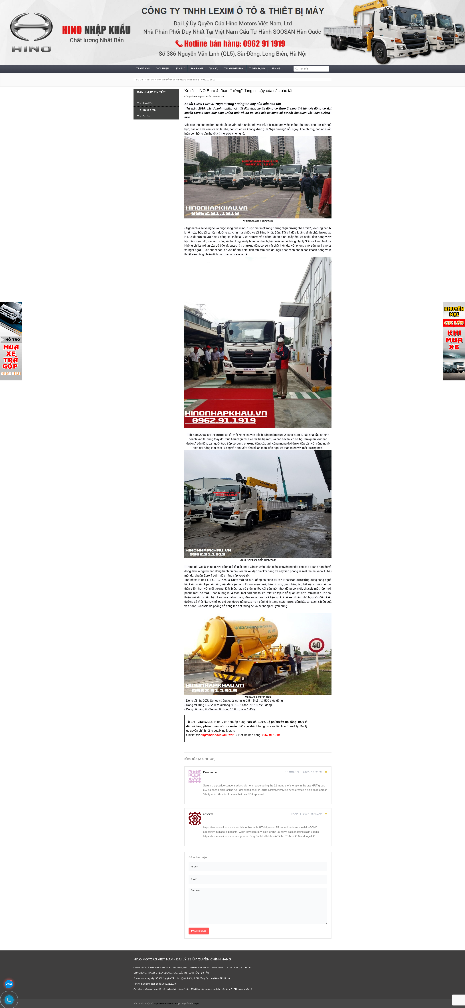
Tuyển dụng (257, 68)
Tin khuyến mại (234, 68)
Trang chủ (143, 68)
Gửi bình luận (200, 931)
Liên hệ (275, 68)
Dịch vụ (213, 68)
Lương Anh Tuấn (202, 96)
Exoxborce (210, 772)
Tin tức (150, 79)
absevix (208, 814)
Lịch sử (180, 68)
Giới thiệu (162, 68)
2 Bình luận (218, 96)
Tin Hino (142, 103)
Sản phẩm (196, 68)
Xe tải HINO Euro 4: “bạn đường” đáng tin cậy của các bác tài (238, 90)
